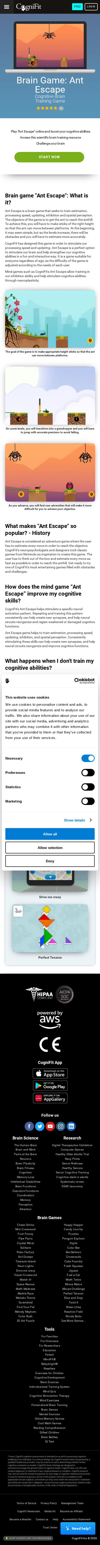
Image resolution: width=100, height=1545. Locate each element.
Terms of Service (26, 1503)
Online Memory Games (49, 1418)
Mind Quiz (49, 1391)
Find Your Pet (25, 1307)
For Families (49, 1336)
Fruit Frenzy (25, 1234)
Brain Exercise (49, 1382)
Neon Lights (25, 1266)
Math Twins (73, 1279)
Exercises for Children (49, 1373)
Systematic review (72, 1181)
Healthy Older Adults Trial (72, 1154)
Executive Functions (26, 1191)
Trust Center (50, 1527)
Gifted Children (49, 1432)
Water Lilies (73, 1307)
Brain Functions (25, 1186)
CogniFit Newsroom (28, 1511)
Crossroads (73, 1256)
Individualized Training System (49, 1386)
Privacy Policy (49, 1503)
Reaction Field (73, 1311)
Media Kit (50, 1511)
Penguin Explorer (73, 1238)
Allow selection (50, 847)
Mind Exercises (49, 1400)
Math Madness (25, 1289)
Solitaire (25, 1247)
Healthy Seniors (72, 1168)
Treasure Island (26, 1261)
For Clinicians (49, 1341)
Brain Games (49, 1409)
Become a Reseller (20, 1519)
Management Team (72, 1503)
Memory (25, 1200)
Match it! (25, 1279)
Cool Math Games (49, 1423)
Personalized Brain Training (49, 1405)
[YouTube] (50, 1126)
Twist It (73, 1302)
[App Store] (50, 1073)
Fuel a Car (73, 1275)
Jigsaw (73, 1270)
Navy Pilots (72, 1158)
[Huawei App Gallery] (50, 1098)
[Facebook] (29, 1126)
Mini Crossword (25, 1229)
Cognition (25, 1172)
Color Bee (73, 1247)
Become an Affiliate (71, 1511)
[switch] (88, 772)
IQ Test (49, 1441)
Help (55, 1519)
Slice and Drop (73, 1298)
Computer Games (72, 1149)
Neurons (25, 1158)
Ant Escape (25, 1256)
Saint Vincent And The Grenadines (29, 1538)
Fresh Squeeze (73, 1266)
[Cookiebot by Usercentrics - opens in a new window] (74, 681)
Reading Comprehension (49, 1428)
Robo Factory (25, 1252)
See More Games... (73, 1320)
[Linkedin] (71, 1126)
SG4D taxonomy (72, 1186)
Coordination (25, 1195)
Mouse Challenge (73, 1289)
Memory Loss (25, 1177)
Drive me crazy (25, 1270)
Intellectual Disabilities (25, 1181)
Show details (74, 820)
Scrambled (26, 1302)
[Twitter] (39, 1126)
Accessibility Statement (76, 1519)
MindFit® (49, 1359)
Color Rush (25, 1316)
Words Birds (73, 1316)
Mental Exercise (49, 1414)
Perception (26, 1204)
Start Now (49, 157)
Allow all (50, 834)
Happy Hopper (73, 1225)
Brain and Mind (25, 1149)
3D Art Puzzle (25, 1320)
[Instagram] (60, 1126)
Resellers (49, 1368)
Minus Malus (73, 1284)
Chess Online (25, 1225)
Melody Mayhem (25, 1311)
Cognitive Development (49, 1377)
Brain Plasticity (25, 1163)
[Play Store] (50, 1086)
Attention (26, 1209)
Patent (49, 1354)
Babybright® (49, 1364)
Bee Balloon (73, 1252)
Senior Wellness (72, 1163)
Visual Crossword (25, 1275)
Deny (50, 861)
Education (49, 1350)
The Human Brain (25, 1145)
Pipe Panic (26, 1238)
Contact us (42, 1519)
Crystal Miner (25, 1243)
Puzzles (73, 1234)
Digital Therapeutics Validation (72, 1145)
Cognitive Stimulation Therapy (49, 1395)
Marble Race (26, 1293)
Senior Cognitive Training (72, 1172)
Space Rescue (25, 1284)
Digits (73, 1243)
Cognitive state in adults (72, 1177)
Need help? (81, 1528)
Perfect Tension (73, 1293)
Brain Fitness (25, 1168)
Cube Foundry (73, 1261)
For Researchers (49, 1345)
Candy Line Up (73, 1229)
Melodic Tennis (25, 1298)
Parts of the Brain (25, 1154)
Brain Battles (49, 1437)
